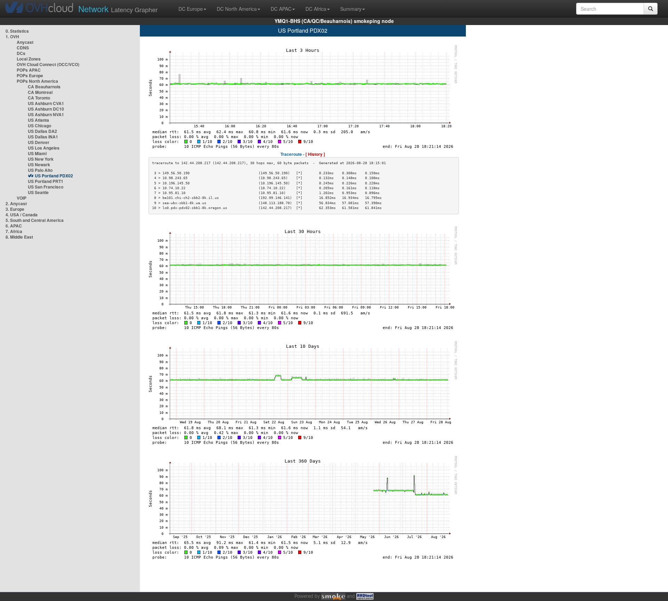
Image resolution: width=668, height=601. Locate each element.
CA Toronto (39, 98)
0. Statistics (17, 31)
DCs (21, 53)
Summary (350, 8)
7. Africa (14, 231)
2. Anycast (16, 203)
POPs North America (37, 81)
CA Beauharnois (44, 86)
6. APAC (14, 226)
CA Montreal (40, 92)
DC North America (237, 8)
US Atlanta (38, 120)
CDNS (23, 48)
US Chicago (39, 125)
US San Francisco (45, 187)
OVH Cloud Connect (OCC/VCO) (48, 64)
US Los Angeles (43, 148)
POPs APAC (29, 70)
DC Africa (315, 8)
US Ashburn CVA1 (46, 103)
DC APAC (281, 8)
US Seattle (38, 192)
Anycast (25, 42)
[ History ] (315, 154)
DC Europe (190, 8)
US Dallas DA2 (42, 131)
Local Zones (29, 59)
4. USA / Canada (22, 214)
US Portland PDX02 (54, 176)
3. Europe (15, 209)
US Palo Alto (40, 170)
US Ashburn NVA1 (46, 114)
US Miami (37, 153)
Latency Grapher (118, 8)
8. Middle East (19, 237)
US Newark (39, 164)
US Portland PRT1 (45, 181)
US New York (41, 159)
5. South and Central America (35, 220)
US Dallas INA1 (43, 137)
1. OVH (12, 36)
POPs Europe (30, 75)
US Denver (38, 142)
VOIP (21, 198)
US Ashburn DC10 (46, 109)
